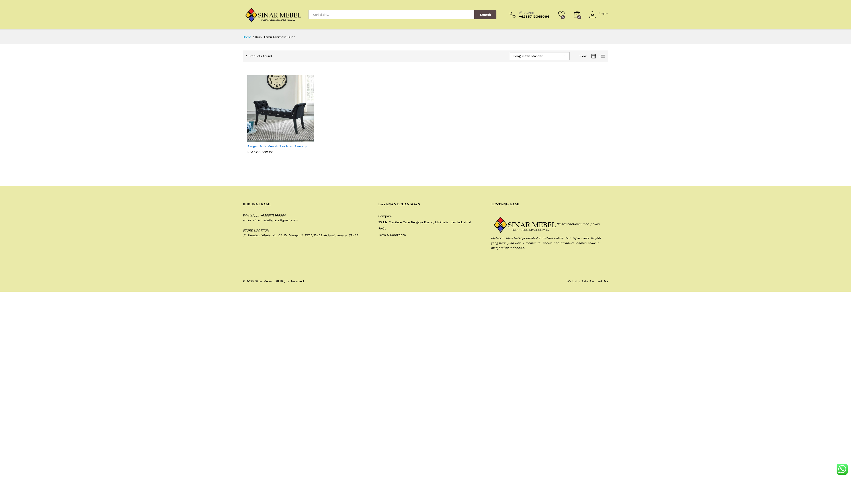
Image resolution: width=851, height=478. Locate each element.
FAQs (382, 228)
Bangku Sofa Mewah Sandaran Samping (277, 146)
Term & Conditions (392, 235)
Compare (385, 216)
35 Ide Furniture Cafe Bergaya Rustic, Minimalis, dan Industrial (424, 222)
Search (485, 14)
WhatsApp (526, 12)
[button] (277, 139)
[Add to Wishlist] (298, 139)
